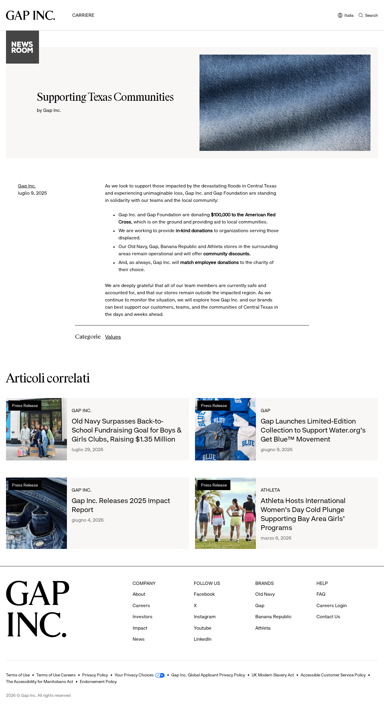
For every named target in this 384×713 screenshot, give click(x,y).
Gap (265, 410)
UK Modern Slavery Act (273, 675)
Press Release (25, 405)
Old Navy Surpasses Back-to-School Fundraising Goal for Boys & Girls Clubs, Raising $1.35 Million (127, 430)
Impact (140, 628)
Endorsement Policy (98, 681)
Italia (346, 16)
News (139, 639)
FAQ (321, 594)
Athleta (270, 490)
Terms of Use (18, 675)
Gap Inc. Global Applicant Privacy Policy (208, 675)
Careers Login (331, 605)
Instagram (205, 616)
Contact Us (328, 616)
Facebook (204, 594)
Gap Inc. (27, 186)
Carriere (83, 15)
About (139, 594)
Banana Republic (273, 616)
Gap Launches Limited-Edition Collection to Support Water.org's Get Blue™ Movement (313, 430)
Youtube (203, 628)
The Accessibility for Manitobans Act (39, 681)
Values (113, 337)
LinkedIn (203, 639)
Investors (142, 616)
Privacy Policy (95, 675)
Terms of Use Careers (56, 675)
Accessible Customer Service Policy (333, 675)
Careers (141, 605)
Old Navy (265, 594)
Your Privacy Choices (134, 675)
